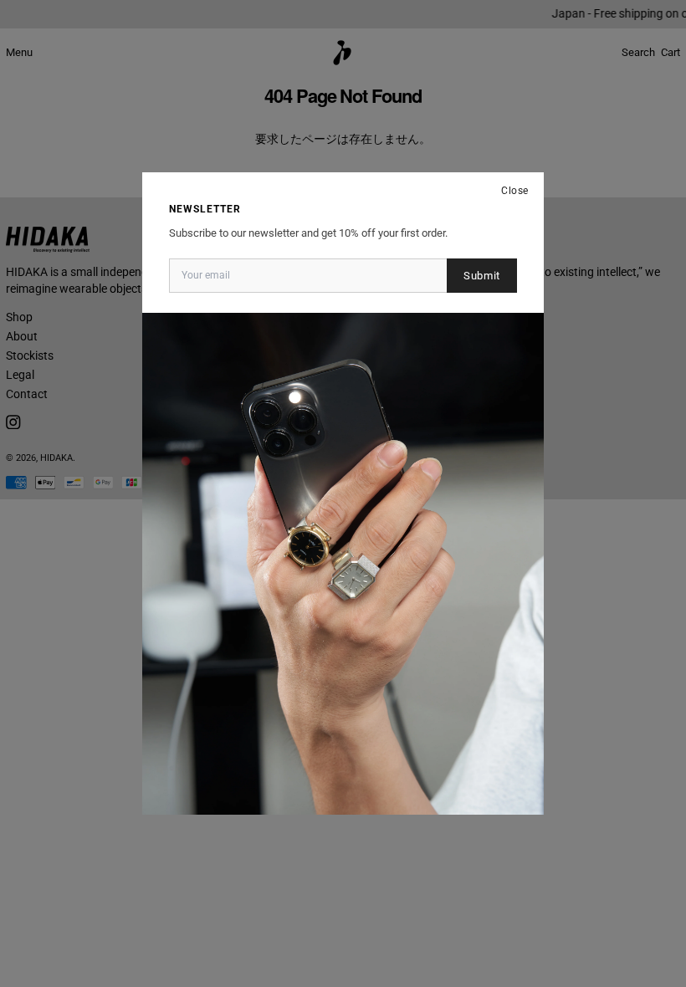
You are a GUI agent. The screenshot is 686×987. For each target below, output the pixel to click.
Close (515, 191)
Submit (481, 275)
